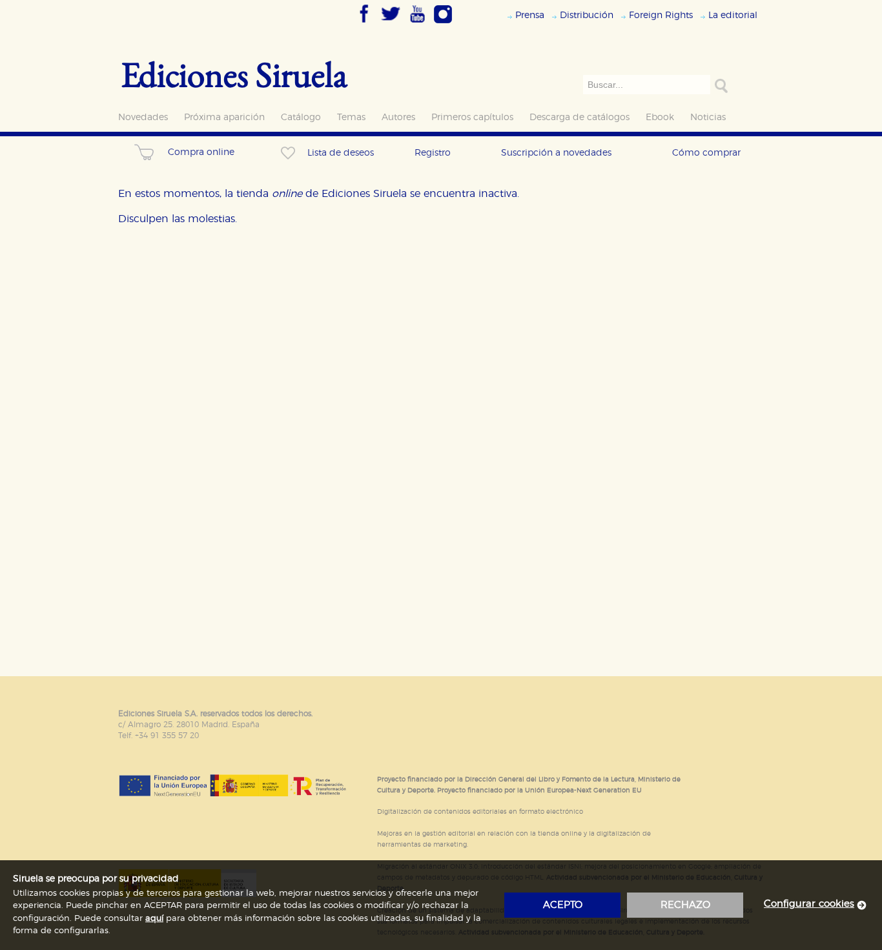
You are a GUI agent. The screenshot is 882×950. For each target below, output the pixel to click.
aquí (154, 918)
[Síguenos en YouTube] (417, 24)
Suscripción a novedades (556, 153)
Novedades (143, 117)
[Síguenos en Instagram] (443, 24)
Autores (398, 117)
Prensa (529, 15)
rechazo (685, 905)
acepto (562, 905)
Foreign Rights (661, 15)
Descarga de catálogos (579, 117)
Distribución (586, 15)
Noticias (708, 117)
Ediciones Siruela (234, 74)
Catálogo (301, 117)
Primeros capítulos (472, 117)
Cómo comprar (706, 153)
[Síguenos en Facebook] (364, 24)
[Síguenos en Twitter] (390, 24)
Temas (351, 117)
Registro (433, 153)
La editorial (732, 15)
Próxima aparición (224, 117)
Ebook (660, 117)
